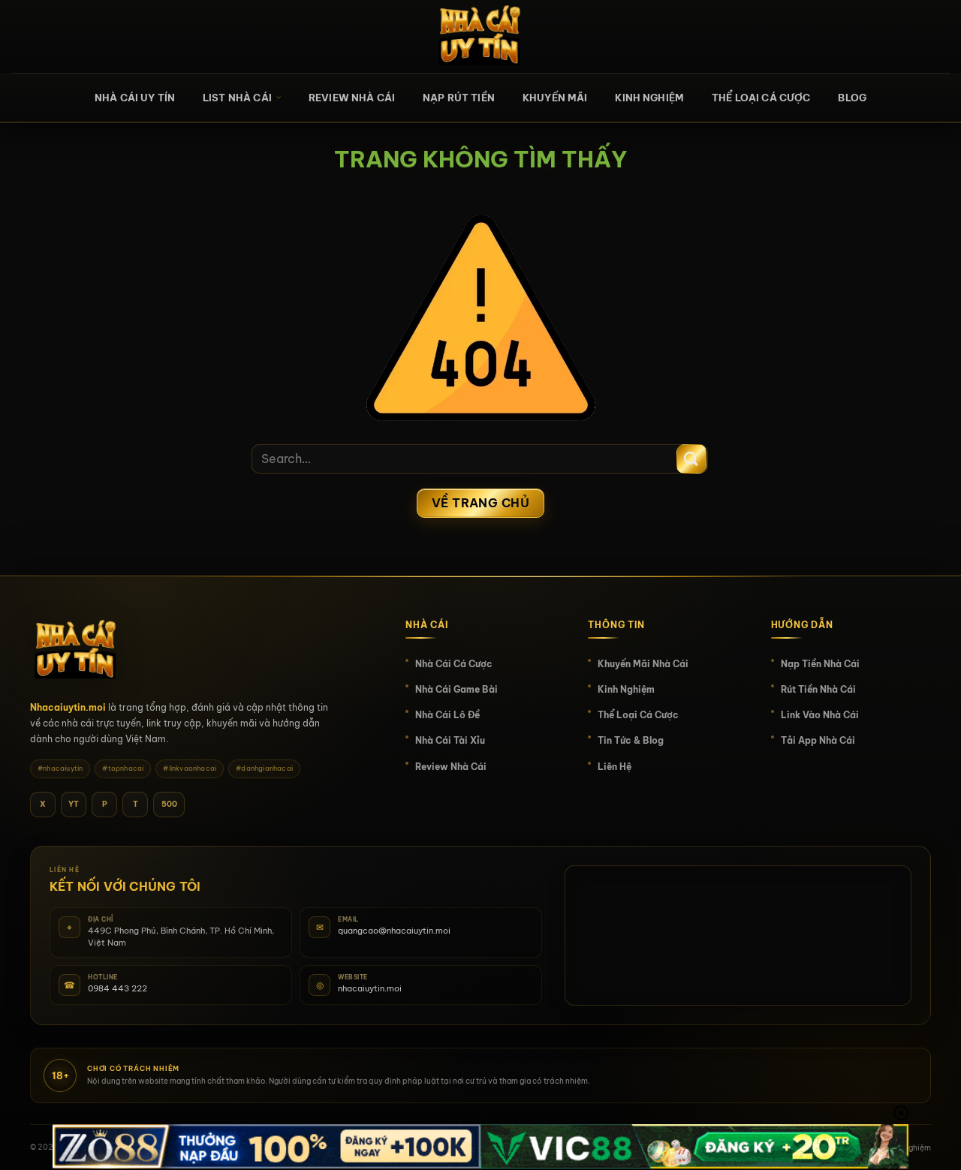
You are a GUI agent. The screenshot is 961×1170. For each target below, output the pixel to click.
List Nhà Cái (237, 98)
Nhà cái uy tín (135, 98)
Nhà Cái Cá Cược (454, 663)
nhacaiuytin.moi (370, 988)
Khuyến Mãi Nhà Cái (643, 663)
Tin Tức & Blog (631, 740)
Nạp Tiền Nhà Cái (820, 663)
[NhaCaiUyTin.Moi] (480, 36)
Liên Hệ (614, 766)
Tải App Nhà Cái (818, 740)
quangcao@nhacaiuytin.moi (394, 930)
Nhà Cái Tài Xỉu (450, 740)
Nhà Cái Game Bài (456, 689)
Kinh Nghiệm (649, 98)
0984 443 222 (117, 988)
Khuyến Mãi (555, 98)
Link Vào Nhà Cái (820, 714)
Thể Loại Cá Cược (761, 98)
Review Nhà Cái (352, 98)
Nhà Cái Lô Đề (447, 714)
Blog (852, 98)
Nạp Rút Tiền (459, 98)
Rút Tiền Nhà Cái (818, 689)
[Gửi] (691, 459)
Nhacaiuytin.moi (68, 707)
